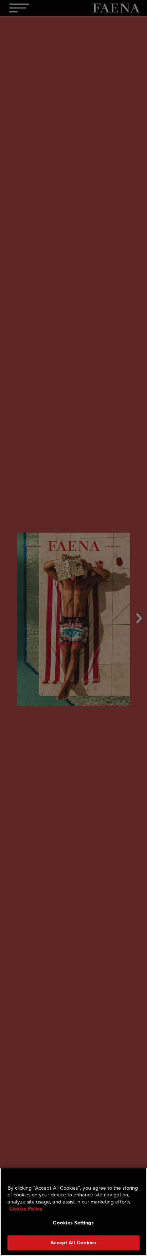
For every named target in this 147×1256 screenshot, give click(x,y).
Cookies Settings (73, 1222)
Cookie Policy (25, 1208)
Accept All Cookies (73, 1242)
